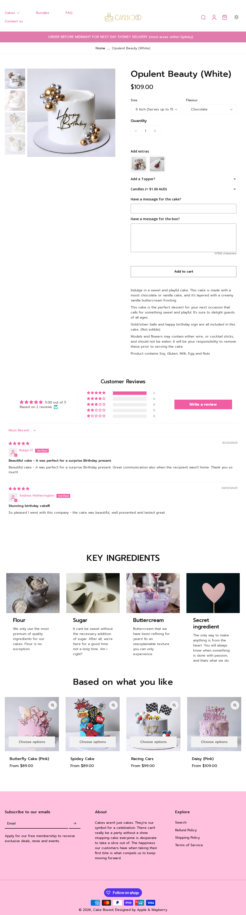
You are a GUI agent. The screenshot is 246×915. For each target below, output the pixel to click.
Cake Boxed (103, 909)
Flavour (192, 100)
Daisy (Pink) (203, 759)
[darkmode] (236, 17)
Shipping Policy (187, 837)
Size (134, 100)
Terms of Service (189, 845)
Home (100, 48)
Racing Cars (142, 759)
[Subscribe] (74, 823)
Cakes (10, 12)
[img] (19, 443)
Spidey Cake (82, 759)
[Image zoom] (71, 113)
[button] (183, 271)
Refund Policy (186, 830)
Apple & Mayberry (152, 909)
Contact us (14, 21)
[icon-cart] (224, 17)
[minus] (136, 130)
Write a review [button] (203, 404)
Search (180, 822)
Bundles (42, 12)
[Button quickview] (52, 705)
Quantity (139, 121)
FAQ (69, 12)
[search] (203, 17)
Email (11, 823)
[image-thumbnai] (15, 79)
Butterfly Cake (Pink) (29, 759)
